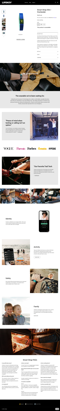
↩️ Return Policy (37, 404)
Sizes (38, 54)
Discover (26, 2)
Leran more (37, 257)
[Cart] (58, 2)
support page (32, 365)
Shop (30, 2)
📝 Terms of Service (29, 404)
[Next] (4, 37)
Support (33, 2)
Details (38, 51)
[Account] (55, 2)
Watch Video (30, 80)
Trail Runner (37, 175)
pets (46, 312)
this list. (35, 395)
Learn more (36, 315)
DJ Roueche (20, 132)
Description (40, 33)
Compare (39, 57)
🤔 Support (21, 404)
